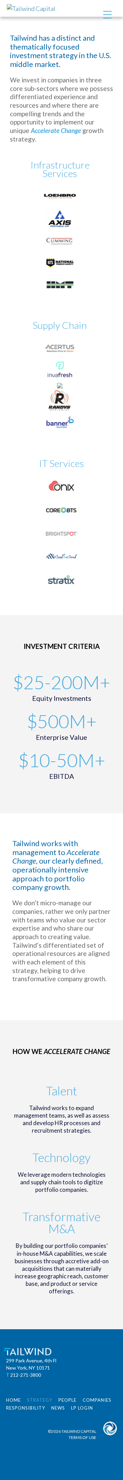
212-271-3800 (25, 1375)
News (58, 1408)
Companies (97, 1400)
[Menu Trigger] (107, 14)
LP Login (82, 1408)
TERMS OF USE (82, 1437)
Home (13, 1400)
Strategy (39, 1400)
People (67, 1400)
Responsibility (25, 1408)
